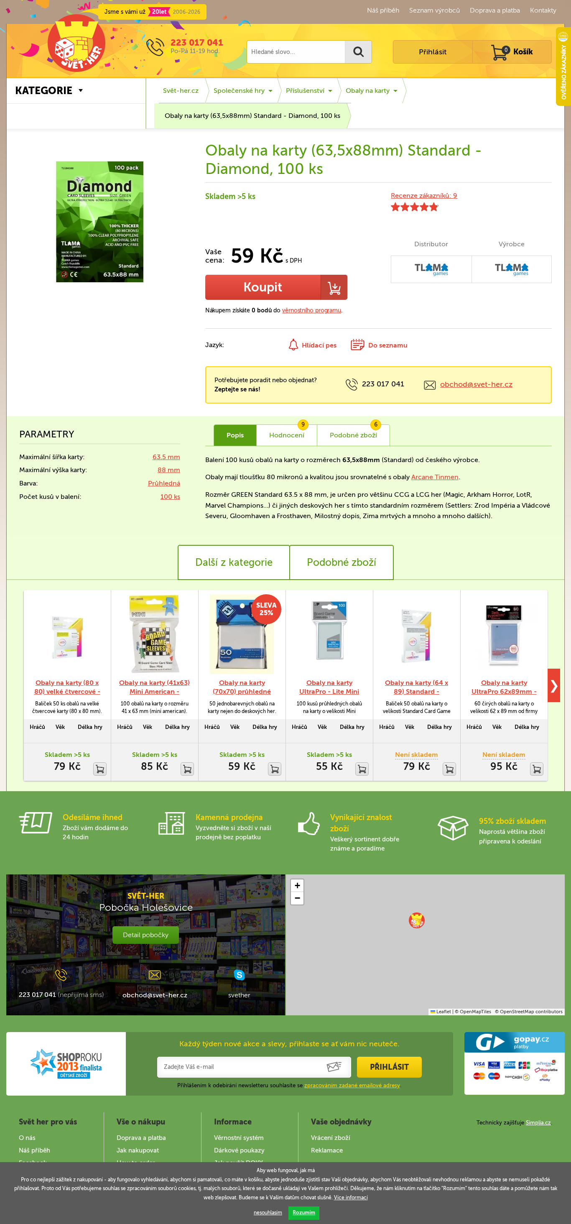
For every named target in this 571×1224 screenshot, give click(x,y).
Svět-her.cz (181, 91)
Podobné (353, 432)
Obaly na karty (368, 91)
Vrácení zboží (330, 1138)
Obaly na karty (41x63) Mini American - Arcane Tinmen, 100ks (154, 691)
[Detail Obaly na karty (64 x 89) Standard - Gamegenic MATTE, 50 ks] (416, 634)
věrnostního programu (311, 310)
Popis (235, 435)
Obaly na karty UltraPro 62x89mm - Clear (504, 691)
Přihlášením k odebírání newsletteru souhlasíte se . (289, 1085)
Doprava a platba (495, 10)
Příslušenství (305, 91)
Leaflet (443, 1011)
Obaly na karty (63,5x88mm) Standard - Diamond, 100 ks (252, 116)
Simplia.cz (538, 1122)
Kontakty (543, 10)
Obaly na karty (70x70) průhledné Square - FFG (242, 691)
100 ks (170, 497)
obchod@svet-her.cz (476, 384)
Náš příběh (383, 10)
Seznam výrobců (434, 10)
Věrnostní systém (239, 1138)
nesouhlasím (268, 1213)
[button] (417, 920)
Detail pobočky (145, 935)
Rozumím (304, 1213)
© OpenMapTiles (473, 1011)
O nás (27, 1138)
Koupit (262, 287)
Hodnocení (287, 432)
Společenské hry (239, 91)
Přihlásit (432, 51)
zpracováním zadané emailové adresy (352, 1085)
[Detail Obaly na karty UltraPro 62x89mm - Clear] (504, 634)
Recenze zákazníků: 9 (424, 195)
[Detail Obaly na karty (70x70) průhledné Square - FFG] (241, 634)
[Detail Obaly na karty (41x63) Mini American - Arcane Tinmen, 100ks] (154, 634)
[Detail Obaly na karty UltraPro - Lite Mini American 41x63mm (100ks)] (329, 634)
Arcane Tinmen (435, 477)
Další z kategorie (234, 562)
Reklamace (327, 1150)
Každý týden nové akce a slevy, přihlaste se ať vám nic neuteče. (289, 1043)
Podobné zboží (341, 562)
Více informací (351, 1198)
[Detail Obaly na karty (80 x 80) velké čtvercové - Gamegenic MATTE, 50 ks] (67, 634)
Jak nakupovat (138, 1150)
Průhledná (164, 483)
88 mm (169, 470)
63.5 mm (166, 457)
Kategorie (43, 90)
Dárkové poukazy (239, 1150)
